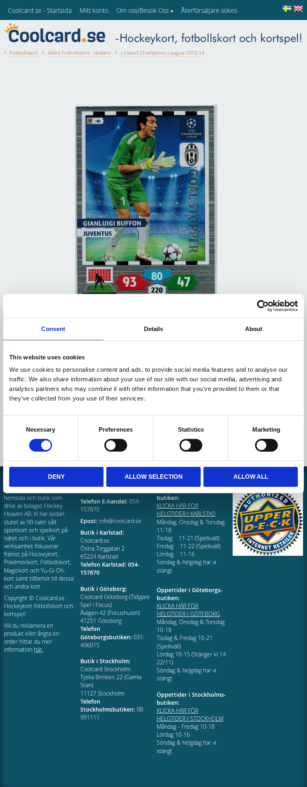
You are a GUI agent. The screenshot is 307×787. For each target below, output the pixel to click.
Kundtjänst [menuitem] (196, 31)
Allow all (250, 476)
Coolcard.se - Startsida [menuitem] (40, 10)
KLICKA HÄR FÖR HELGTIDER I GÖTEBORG (188, 610)
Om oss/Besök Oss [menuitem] (142, 10)
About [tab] (254, 328)
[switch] (115, 445)
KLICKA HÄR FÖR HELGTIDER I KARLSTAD (186, 509)
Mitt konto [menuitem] (94, 10)
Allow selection (154, 476)
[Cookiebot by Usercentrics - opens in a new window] (263, 306)
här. (38, 649)
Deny (56, 476)
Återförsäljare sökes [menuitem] (209, 10)
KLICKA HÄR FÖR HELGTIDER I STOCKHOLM (190, 714)
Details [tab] (153, 328)
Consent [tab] (53, 328)
